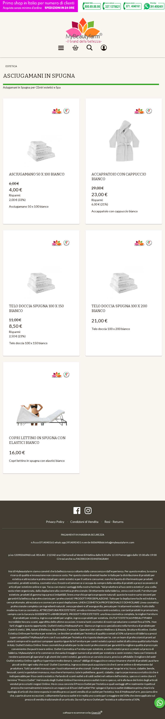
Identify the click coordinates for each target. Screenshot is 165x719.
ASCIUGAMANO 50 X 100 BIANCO (36, 174)
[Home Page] (82, 30)
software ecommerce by (82, 712)
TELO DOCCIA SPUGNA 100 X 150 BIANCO (36, 308)
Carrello (75, 48)
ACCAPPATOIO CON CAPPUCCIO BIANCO (119, 176)
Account (103, 48)
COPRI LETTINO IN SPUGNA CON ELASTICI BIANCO (37, 440)
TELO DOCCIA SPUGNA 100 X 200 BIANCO (119, 308)
